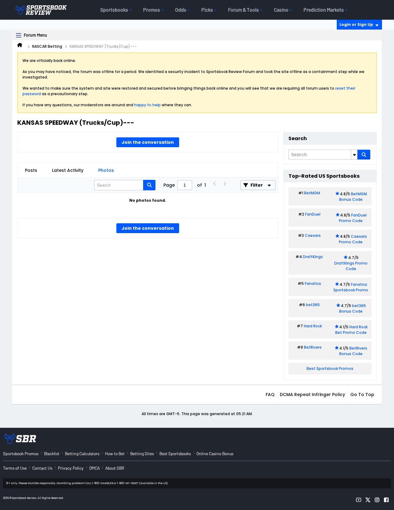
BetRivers (313, 347)
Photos (106, 170)
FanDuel (312, 214)
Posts (31, 170)
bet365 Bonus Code (352, 308)
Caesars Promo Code (353, 239)
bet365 (313, 304)
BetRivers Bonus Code (353, 351)
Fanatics (313, 283)
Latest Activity (67, 170)
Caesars (313, 235)
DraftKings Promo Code (351, 266)
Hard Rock (313, 326)
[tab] (31, 170)
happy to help (147, 104)
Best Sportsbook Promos (330, 368)
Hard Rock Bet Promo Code (351, 329)
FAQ (270, 394)
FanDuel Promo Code (353, 217)
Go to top (362, 394)
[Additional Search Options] (354, 155)
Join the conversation (148, 142)
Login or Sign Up (356, 24)
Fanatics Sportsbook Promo (350, 287)
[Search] (363, 155)
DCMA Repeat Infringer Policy (312, 394)
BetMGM (312, 193)
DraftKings (313, 256)
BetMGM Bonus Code (353, 196)
